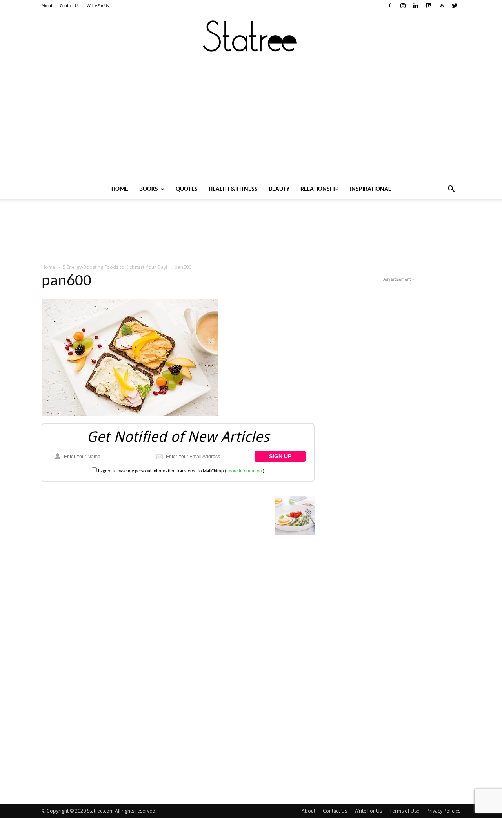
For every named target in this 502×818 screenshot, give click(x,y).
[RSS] (441, 5)
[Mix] (429, 5)
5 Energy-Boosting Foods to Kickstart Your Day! (115, 267)
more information (244, 471)
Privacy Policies (443, 810)
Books (148, 189)
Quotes (187, 189)
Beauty (279, 189)
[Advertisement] (251, 121)
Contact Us (69, 6)
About (47, 6)
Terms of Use (404, 810)
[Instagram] (403, 5)
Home (119, 189)
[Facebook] (390, 5)
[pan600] (130, 415)
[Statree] (251, 36)
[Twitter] (454, 5)
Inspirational (370, 189)
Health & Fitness (233, 189)
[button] (451, 190)
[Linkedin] (416, 5)
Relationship (319, 189)
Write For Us (98, 6)
